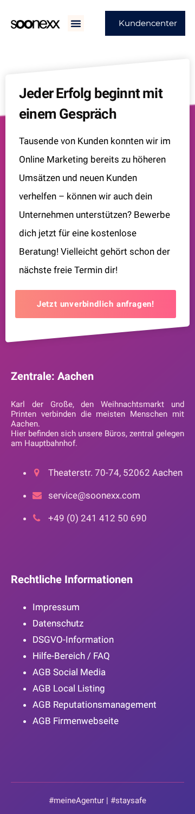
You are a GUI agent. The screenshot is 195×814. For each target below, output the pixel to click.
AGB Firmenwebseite (75, 720)
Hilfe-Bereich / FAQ (71, 655)
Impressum (56, 607)
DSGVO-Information (73, 639)
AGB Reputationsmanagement (94, 704)
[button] (76, 23)
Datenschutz (57, 623)
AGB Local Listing (68, 688)
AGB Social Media (69, 672)
